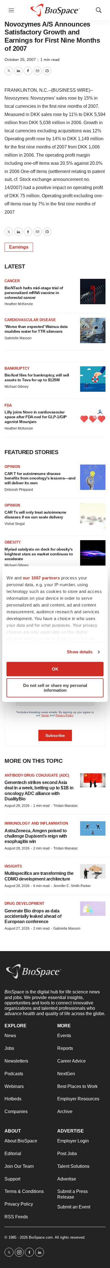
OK (55, 669)
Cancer (12, 281)
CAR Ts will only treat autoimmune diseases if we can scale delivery (35, 514)
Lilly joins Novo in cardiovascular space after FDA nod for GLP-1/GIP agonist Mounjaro (36, 417)
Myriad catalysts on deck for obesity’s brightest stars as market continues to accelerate (39, 554)
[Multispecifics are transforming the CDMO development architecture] (92, 871)
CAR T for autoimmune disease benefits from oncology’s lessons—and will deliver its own (40, 478)
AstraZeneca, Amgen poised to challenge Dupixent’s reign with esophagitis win (36, 836)
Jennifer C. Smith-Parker (72, 886)
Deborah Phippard (19, 490)
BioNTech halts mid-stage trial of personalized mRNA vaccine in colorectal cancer (34, 293)
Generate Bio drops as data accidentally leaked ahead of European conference (33, 916)
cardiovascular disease (30, 320)
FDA (8, 405)
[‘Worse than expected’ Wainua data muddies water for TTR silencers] (92, 330)
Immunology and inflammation (36, 823)
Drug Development (24, 903)
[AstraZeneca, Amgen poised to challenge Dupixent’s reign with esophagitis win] (92, 828)
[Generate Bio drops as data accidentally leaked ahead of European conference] (92, 908)
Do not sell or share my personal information (55, 688)
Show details (80, 651)
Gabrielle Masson (18, 338)
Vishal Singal (15, 524)
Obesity (13, 542)
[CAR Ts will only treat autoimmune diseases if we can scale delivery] (92, 516)
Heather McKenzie (19, 304)
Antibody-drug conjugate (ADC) (37, 775)
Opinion (12, 467)
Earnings (18, 247)
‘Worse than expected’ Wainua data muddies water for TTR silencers (36, 329)
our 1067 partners (41, 577)
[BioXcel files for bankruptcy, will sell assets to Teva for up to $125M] (92, 379)
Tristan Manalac (65, 806)
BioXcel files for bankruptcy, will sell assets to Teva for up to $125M (37, 377)
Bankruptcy (17, 368)
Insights (13, 866)
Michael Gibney (16, 387)
